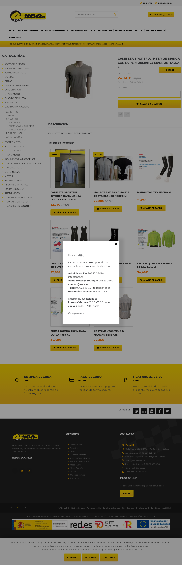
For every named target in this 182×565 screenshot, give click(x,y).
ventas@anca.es (79, 284)
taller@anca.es (101, 288)
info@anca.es (75, 277)
